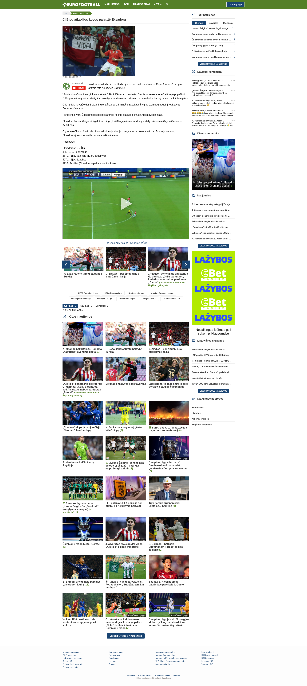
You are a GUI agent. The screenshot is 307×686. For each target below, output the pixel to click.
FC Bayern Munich (209, 655)
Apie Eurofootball (145, 675)
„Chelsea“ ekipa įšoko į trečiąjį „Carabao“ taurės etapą (219, 233)
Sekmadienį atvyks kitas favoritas (208, 221)
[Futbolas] (66, 13)
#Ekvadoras (133, 243)
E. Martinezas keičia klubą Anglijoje (209, 51)
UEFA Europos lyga (113, 293)
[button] (158, 4)
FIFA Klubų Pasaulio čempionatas (170, 661)
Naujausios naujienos (72, 652)
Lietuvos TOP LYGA (172, 299)
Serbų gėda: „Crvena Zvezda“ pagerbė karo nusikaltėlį (219, 80)
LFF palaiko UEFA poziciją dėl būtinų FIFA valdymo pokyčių (221, 355)
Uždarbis (196, 413)
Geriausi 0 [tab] (70, 305)
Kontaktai (131, 675)
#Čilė (144, 243)
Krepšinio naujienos (202, 424)
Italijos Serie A (149, 299)
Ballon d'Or (68, 661)
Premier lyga (114, 655)
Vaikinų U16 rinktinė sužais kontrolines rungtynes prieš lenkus (223, 366)
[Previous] (66, 265)
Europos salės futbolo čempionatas (171, 658)
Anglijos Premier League (162, 293)
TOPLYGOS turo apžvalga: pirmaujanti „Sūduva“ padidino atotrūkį (225, 384)
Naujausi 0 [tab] (85, 305)
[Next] (186, 265)
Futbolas (176, 675)
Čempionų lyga (115, 652)
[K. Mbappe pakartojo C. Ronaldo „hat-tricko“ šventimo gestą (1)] (213, 164)
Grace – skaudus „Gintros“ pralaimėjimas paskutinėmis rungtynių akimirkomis (231, 372)
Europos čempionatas (165, 655)
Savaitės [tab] (213, 23)
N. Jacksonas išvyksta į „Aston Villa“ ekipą (213, 100)
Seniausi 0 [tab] (101, 305)
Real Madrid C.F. (208, 652)
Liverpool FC (207, 661)
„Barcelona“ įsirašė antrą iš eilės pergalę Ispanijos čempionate (223, 227)
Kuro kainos (198, 407)
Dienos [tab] (199, 23)
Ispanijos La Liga (104, 299)
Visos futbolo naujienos (126, 636)
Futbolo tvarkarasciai (72, 664)
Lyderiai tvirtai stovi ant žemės (207, 378)
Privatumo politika (162, 675)
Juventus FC (207, 664)
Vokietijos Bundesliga (81, 299)
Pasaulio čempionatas (165, 652)
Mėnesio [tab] (228, 23)
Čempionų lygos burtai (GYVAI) (207, 45)
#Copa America (116, 243)
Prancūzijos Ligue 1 (128, 299)
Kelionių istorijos (200, 419)
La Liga (112, 661)
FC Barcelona (207, 658)
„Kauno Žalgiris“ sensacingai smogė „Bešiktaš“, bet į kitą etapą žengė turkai (230, 28)
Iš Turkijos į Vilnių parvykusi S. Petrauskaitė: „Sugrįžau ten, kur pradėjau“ (229, 361)
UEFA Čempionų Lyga (88, 293)
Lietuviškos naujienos (73, 658)
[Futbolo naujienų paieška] (167, 4)
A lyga (111, 664)
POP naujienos (69, 655)
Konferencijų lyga (137, 293)
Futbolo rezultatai (71, 667)
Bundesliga (114, 658)
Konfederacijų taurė (164, 664)
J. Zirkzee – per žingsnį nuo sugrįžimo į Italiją (214, 210)
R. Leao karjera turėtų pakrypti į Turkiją (211, 204)
